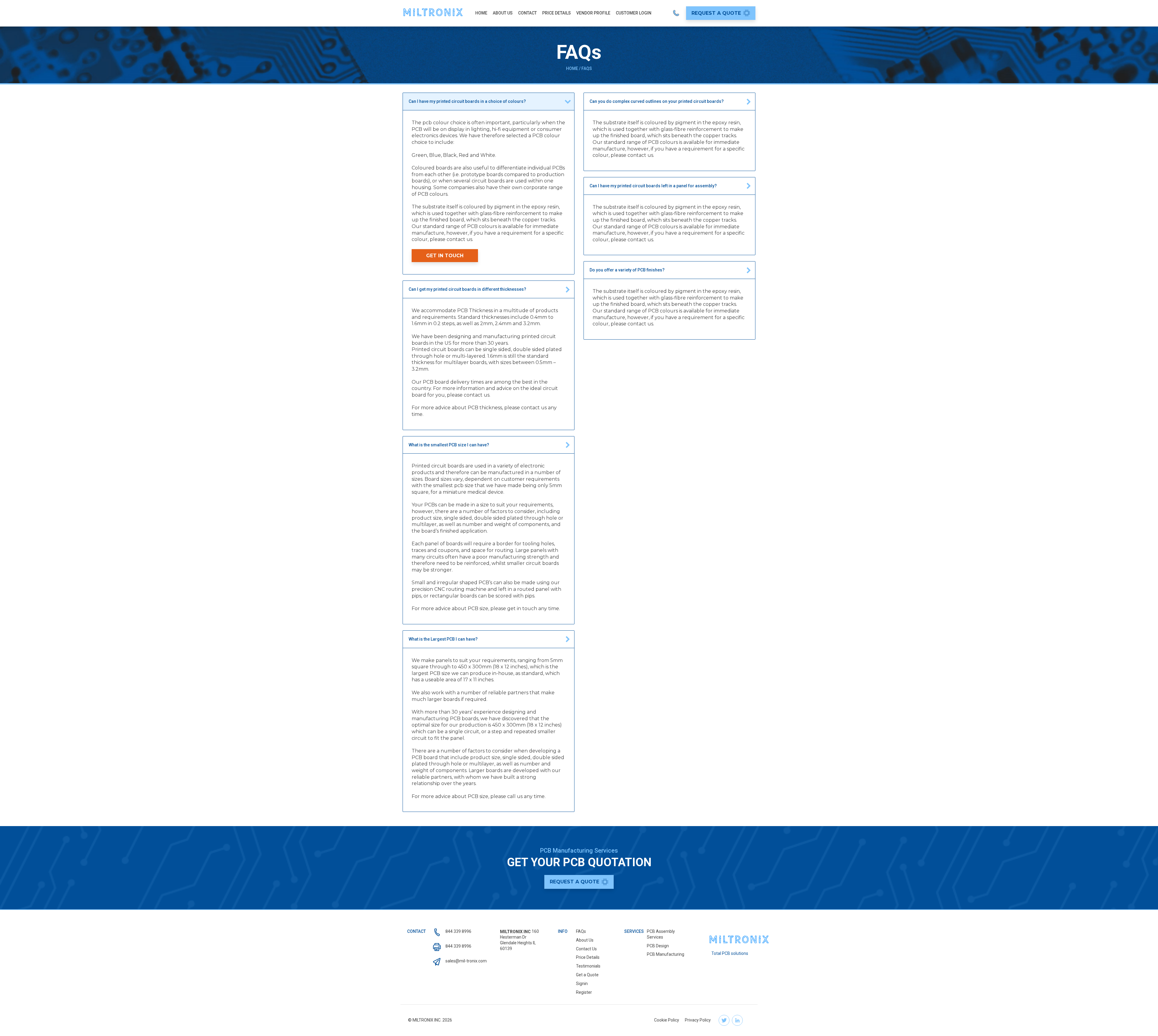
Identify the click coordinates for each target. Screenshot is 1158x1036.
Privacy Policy (698, 1020)
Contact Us (586, 948)
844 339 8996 (458, 931)
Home (481, 13)
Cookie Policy (666, 1020)
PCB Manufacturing (665, 954)
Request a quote (716, 13)
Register (584, 992)
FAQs (581, 931)
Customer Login (633, 13)
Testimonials (588, 966)
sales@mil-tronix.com (466, 960)
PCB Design (658, 945)
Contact (527, 13)
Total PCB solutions (729, 953)
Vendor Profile (593, 13)
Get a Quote (587, 974)
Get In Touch (445, 255)
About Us (503, 13)
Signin (582, 983)
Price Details (556, 13)
